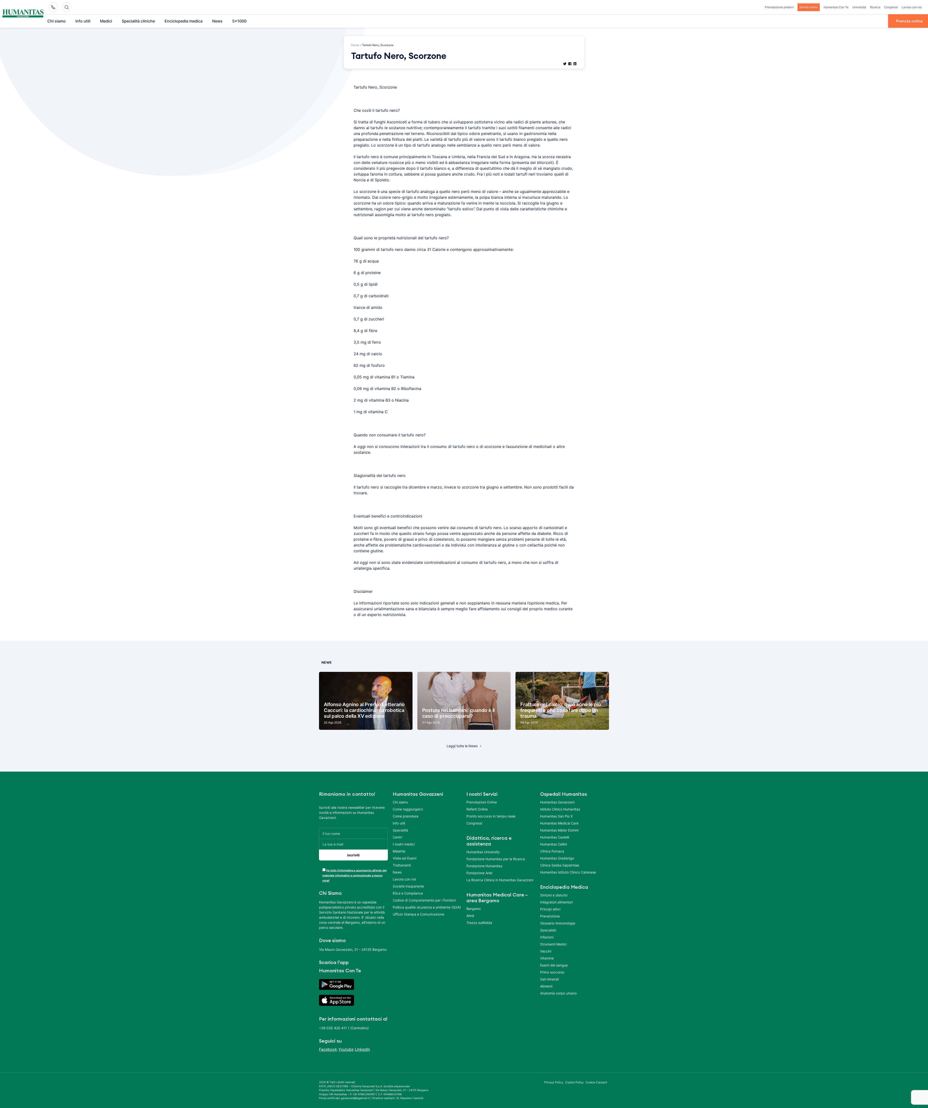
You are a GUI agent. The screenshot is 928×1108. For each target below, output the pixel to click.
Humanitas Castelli (554, 837)
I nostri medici (404, 844)
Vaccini (545, 951)
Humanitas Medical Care (559, 823)
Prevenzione (550, 916)
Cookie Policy (574, 1082)
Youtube (346, 1049)
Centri (397, 837)
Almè (470, 916)
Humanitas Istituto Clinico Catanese (568, 872)
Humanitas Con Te (836, 7)
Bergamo (473, 909)
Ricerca (875, 7)
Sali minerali (549, 979)
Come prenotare (405, 816)
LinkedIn (362, 1049)
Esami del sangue (554, 965)
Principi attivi (550, 909)
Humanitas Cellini (553, 844)
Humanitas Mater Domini (559, 830)
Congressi (891, 7)
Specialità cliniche (138, 21)
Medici (106, 21)
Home (355, 45)
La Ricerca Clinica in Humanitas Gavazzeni (499, 880)
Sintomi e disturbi (553, 895)
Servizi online (808, 7)
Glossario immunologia (557, 923)
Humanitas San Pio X (556, 816)
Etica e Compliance (408, 893)
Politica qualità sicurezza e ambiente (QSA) (427, 907)
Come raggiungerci (408, 809)
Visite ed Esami (404, 858)
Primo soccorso (552, 972)
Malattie (399, 851)
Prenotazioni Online (481, 802)
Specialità (400, 830)
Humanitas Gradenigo (557, 858)
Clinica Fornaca (552, 851)
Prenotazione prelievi (779, 7)
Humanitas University (483, 852)
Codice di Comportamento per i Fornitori (424, 900)
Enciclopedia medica (184, 21)
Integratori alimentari (556, 902)
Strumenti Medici (553, 944)
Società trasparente (408, 886)
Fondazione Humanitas (484, 866)
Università (859, 7)
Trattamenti (402, 865)
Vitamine (547, 958)
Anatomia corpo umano (558, 993)
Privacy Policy (553, 1082)
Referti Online (477, 809)
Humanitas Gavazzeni (557, 802)
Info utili (82, 21)
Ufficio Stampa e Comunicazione (418, 914)
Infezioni (546, 937)
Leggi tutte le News (462, 746)
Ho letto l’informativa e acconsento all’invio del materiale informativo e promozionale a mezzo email (354, 875)
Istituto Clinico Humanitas (560, 809)
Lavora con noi (912, 7)
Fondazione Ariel (479, 873)
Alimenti (546, 986)
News (217, 21)
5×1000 (239, 21)
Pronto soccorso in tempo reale (490, 816)
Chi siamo (56, 21)
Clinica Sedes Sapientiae (559, 865)
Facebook (328, 1049)
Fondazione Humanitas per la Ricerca (495, 859)
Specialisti (548, 930)
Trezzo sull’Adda (479, 923)
